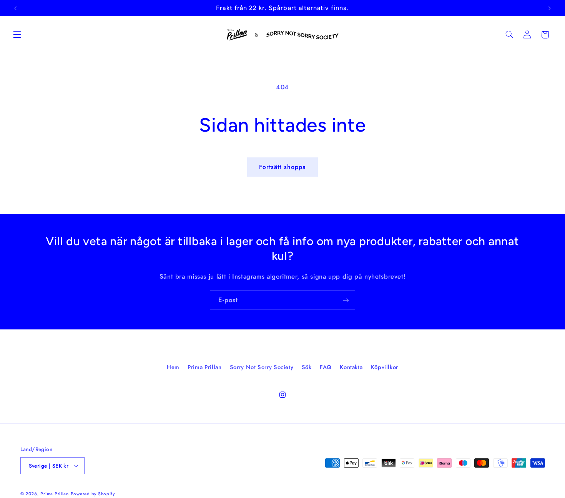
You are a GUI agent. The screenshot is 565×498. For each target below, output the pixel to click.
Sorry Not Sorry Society (262, 367)
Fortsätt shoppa (282, 166)
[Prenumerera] (346, 300)
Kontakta (351, 367)
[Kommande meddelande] (549, 8)
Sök (307, 367)
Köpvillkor (384, 367)
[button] (17, 34)
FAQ (326, 367)
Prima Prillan (204, 367)
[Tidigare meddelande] (15, 8)
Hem (173, 367)
